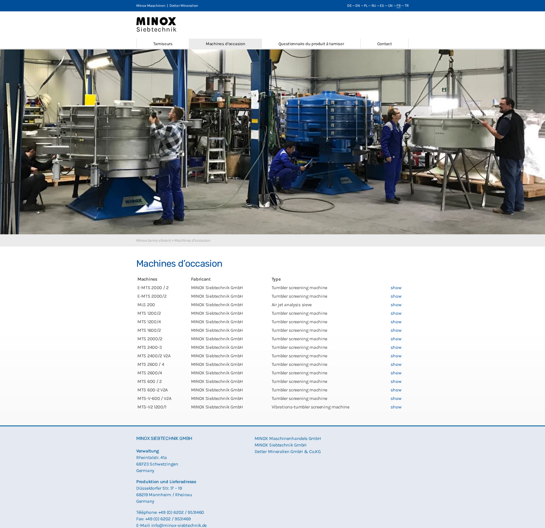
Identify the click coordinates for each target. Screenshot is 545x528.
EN (357, 5)
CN (390, 5)
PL (365, 5)
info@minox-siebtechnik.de (179, 525)
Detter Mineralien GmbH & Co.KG (288, 451)
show (396, 287)
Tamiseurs (163, 43)
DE (349, 5)
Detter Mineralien (183, 5)
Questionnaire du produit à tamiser (311, 43)
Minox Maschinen (150, 5)
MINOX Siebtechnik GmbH (281, 445)
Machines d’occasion (225, 43)
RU (374, 5)
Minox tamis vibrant (153, 240)
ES (382, 5)
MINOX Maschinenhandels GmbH (288, 438)
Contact (384, 43)
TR (407, 5)
